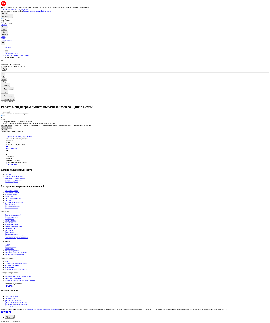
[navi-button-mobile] (3, 43)
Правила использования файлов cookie (37, 11)
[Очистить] (4, 69)
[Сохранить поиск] (3, 74)
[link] (4, 32)
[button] (3, 37)
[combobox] (10, 64)
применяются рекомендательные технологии (42, 309)
